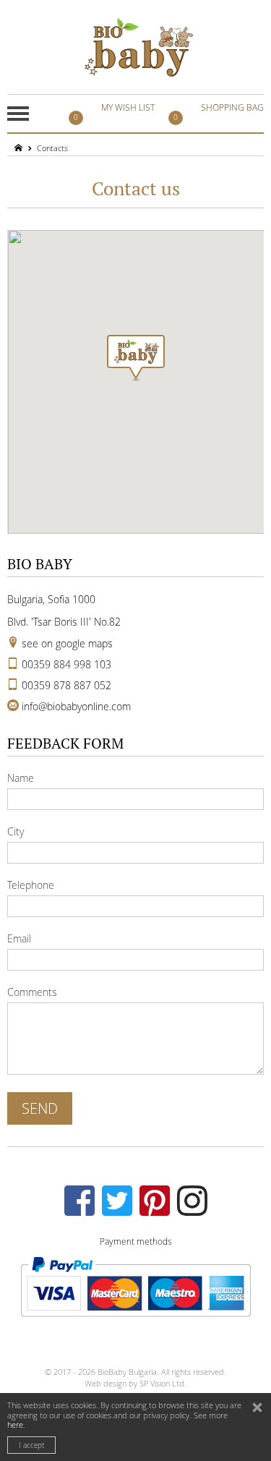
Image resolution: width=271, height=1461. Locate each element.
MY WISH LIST (114, 112)
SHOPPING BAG (218, 112)
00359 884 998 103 (66, 664)
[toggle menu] (18, 113)
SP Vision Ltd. (162, 1383)
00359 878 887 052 (66, 685)
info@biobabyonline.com (76, 706)
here (15, 1424)
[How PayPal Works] (135, 1285)
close (258, 1409)
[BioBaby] (139, 47)
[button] (136, 358)
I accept (31, 1445)
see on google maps (67, 643)
